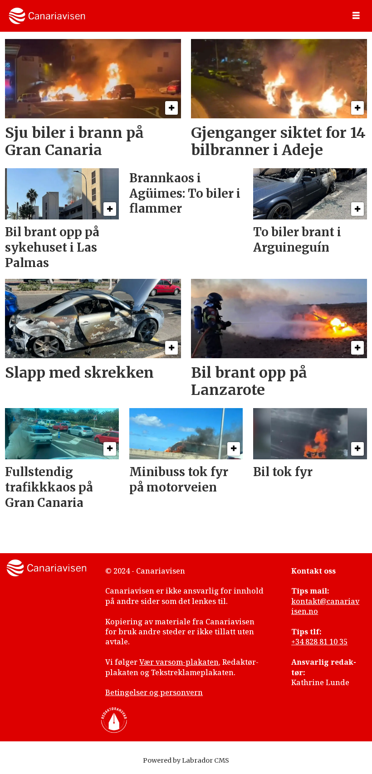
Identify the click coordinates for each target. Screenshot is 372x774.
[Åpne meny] (356, 16)
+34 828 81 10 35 (319, 642)
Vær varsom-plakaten (179, 662)
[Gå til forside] (47, 16)
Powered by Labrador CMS (186, 760)
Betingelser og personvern (154, 692)
